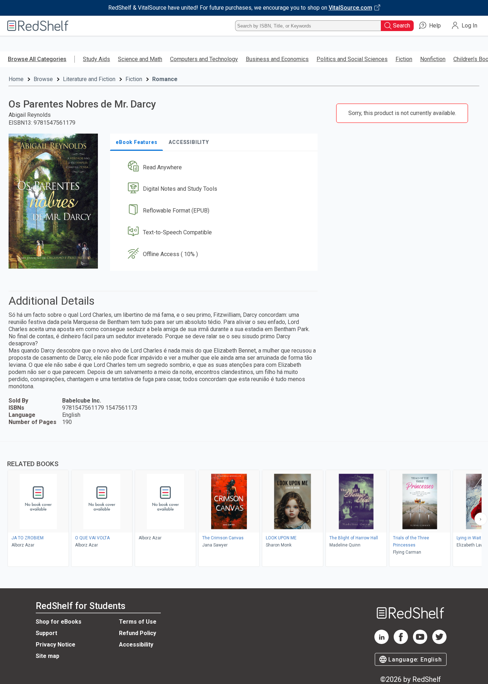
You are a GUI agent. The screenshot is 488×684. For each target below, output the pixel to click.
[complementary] (244, 505)
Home (16, 79)
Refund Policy (137, 633)
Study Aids (96, 59)
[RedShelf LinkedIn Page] (381, 642)
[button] (215, 167)
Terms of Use (137, 621)
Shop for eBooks (58, 621)
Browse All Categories (37, 59)
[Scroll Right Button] (480, 519)
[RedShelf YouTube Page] (420, 642)
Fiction (403, 59)
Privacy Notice (55, 644)
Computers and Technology (204, 59)
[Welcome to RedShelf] (37, 26)
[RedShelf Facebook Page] (401, 642)
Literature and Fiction (89, 79)
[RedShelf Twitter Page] (439, 642)
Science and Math (140, 59)
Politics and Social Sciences (352, 59)
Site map (47, 656)
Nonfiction (432, 59)
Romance (165, 79)
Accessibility (136, 644)
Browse (43, 79)
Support (46, 633)
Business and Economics (277, 59)
